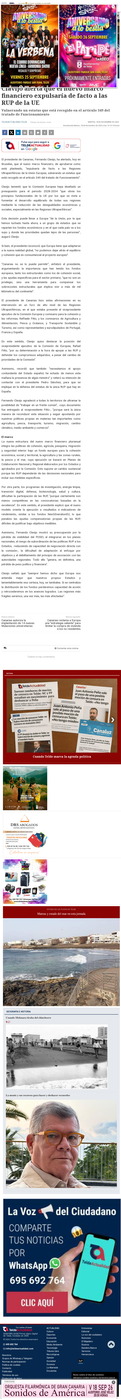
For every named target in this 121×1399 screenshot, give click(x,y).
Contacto (6, 1368)
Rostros (85, 1344)
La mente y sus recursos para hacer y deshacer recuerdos (38, 1095)
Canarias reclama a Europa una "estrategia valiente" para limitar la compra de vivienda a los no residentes (63, 624)
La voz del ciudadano (92, 1335)
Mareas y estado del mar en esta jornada (61, 913)
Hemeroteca (88, 1354)
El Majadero (87, 1341)
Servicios (86, 1351)
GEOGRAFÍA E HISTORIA (18, 1011)
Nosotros (6, 1355)
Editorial (85, 1331)
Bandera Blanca (89, 1348)
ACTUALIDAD (53, 1328)
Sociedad (51, 1361)
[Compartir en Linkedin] (18, 132)
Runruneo (86, 1338)
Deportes (51, 1335)
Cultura (50, 1331)
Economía (51, 1338)
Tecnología (52, 1348)
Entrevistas (87, 1328)
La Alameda (52, 1367)
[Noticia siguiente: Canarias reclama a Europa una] (51, 132)
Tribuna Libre (53, 1351)
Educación (52, 1341)
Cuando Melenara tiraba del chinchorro (28, 1017)
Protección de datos (12, 1378)
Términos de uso (10, 1375)
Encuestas (52, 1371)
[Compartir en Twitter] (11, 132)
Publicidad (7, 1371)
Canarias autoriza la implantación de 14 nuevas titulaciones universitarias (17, 623)
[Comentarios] (38, 132)
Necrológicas (53, 1354)
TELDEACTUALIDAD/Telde (14, 122)
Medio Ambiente (54, 1344)
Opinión (50, 1357)
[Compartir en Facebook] (4, 132)
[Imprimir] (24, 132)
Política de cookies (11, 1365)
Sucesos (51, 1364)
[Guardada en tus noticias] (31, 132)
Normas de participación (14, 1361)
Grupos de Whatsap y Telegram (17, 1358)
